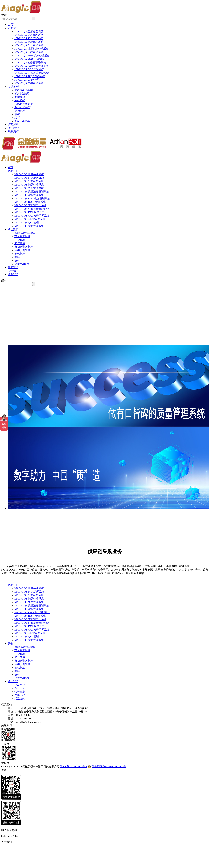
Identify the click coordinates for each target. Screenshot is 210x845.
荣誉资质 (19, 691)
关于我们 (13, 270)
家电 (17, 257)
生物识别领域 (22, 250)
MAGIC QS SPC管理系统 (28, 181)
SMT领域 (19, 243)
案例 (10, 643)
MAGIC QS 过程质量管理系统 (31, 208)
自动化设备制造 (23, 246)
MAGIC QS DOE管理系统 (29, 212)
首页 (10, 167)
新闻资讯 (13, 267)
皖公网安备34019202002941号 (109, 766)
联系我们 (13, 274)
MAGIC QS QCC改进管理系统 (31, 215)
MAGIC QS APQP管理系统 (29, 219)
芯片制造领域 (22, 236)
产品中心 (13, 170)
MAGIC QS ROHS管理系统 (30, 201)
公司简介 (19, 684)
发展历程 (19, 695)
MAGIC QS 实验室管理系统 (30, 205)
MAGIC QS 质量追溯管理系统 (31, 191)
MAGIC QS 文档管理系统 (29, 226)
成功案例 (13, 229)
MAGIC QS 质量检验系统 (29, 174)
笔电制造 (19, 253)
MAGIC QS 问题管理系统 (29, 184)
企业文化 (19, 688)
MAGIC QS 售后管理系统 (29, 188)
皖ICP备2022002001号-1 (73, 766)
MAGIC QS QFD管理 (26, 222)
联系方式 (19, 698)
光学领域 (19, 239)
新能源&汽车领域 (24, 233)
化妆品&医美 (22, 264)
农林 (17, 260)
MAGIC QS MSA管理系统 (29, 177)
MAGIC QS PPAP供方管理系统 (32, 198)
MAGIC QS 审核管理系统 (29, 195)
